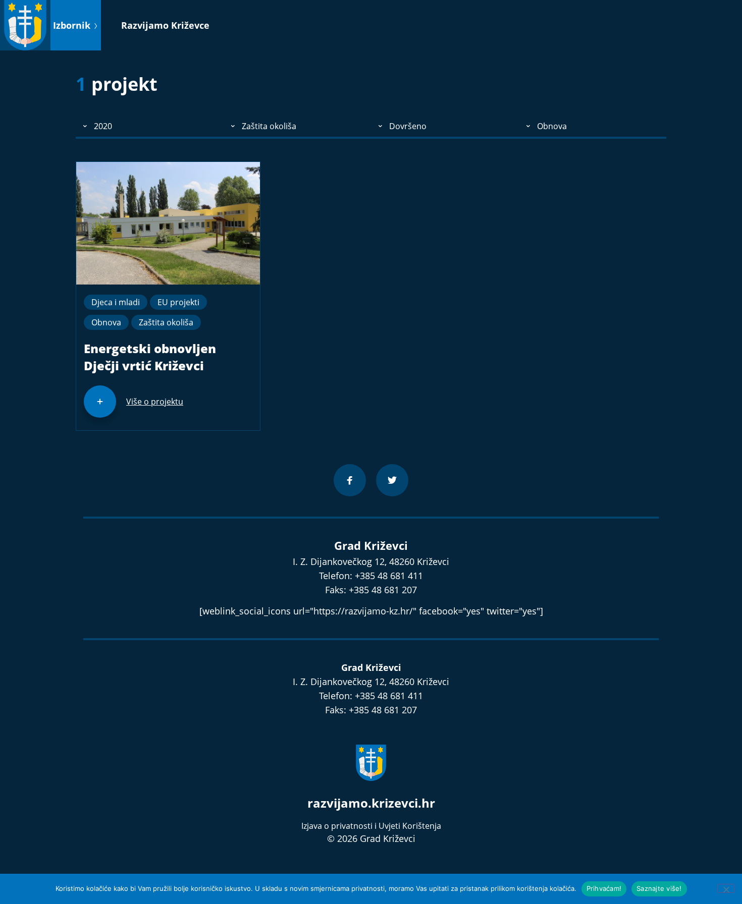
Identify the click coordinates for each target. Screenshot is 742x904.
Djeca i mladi (115, 302)
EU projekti (178, 302)
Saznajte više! (659, 888)
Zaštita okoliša (166, 322)
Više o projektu (154, 401)
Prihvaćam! (604, 888)
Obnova (106, 322)
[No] (725, 888)
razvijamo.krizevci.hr (371, 803)
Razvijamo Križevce (165, 25)
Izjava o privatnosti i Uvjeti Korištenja (371, 825)
